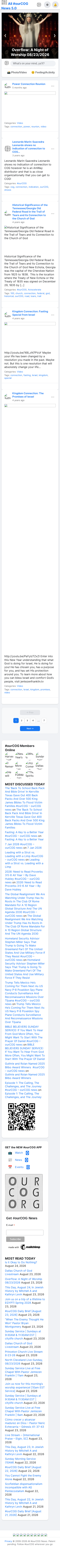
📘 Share (37, 135)
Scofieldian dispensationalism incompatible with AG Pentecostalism (23, 1487)
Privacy (8, 1541)
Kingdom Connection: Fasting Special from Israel (30, 313)
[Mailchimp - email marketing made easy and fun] (24, 1249)
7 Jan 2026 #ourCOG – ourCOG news (19, 846)
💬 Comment (23, 135)
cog (12, 186)
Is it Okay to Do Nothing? (21, 1262)
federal (40, 293)
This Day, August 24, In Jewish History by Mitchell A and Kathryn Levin (24, 1291)
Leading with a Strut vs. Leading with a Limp (24, 863)
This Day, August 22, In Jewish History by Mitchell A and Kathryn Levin (24, 1503)
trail (39, 296)
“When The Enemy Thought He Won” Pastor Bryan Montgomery (24, 1323)
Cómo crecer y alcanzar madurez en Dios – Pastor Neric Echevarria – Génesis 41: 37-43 (25, 1423)
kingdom (43, 375)
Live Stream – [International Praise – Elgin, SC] (22, 1436)
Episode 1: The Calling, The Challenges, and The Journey (23, 1095)
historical (9, 296)
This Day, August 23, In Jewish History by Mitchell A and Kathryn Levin (24, 1450)
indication (34, 186)
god (48, 293)
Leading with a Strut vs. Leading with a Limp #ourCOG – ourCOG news (24, 856)
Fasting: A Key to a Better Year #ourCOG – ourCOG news (24, 833)
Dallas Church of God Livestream (18, 1272)
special (8, 378)
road (27, 296)
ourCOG (44, 186)
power (27, 126)
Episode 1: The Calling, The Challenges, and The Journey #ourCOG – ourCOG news (23, 1086)
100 (12, 293)
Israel (35, 375)
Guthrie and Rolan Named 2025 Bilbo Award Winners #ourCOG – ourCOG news (25, 1067)
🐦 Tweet (51, 135)
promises (45, 689)
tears (33, 296)
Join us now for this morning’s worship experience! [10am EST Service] (25, 1387)
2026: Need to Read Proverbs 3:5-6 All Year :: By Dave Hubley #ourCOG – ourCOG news (24, 877)
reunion (35, 126)
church (19, 293)
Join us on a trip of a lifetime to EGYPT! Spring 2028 (25, 1301)
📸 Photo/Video (17, 72)
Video (20, 123)
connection (16, 126)
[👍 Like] (8, 135)
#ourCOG (22, 183)
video (43, 126)
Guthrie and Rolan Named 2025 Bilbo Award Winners (25, 1076)
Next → (30, 728)
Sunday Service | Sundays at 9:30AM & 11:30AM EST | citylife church (23, 1335)
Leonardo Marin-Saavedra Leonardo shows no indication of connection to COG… (28, 146)
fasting (27, 375)
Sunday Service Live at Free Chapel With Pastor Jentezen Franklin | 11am (23, 1372)
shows (7, 189)
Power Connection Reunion (28, 84)
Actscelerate (34, 289)
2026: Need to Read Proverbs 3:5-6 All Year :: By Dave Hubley (23, 886)
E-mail (10, 1225)
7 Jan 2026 (34, 847)
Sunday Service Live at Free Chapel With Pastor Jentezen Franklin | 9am (23, 1411)
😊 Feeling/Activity (43, 72)
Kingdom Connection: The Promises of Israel (28, 395)
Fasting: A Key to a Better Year (24, 839)
